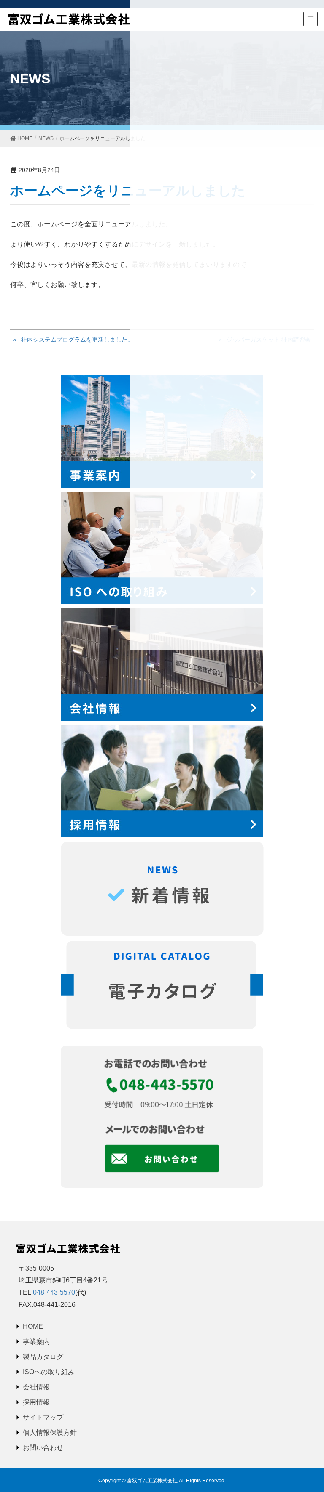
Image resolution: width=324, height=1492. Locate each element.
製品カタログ (43, 1356)
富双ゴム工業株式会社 (152, 1481)
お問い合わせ (43, 1447)
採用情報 (36, 1402)
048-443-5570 (54, 1292)
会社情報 (36, 1387)
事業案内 (36, 1341)
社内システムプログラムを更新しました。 (77, 339)
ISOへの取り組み (49, 1371)
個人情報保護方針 (50, 1432)
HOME (33, 1326)
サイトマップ (43, 1417)
